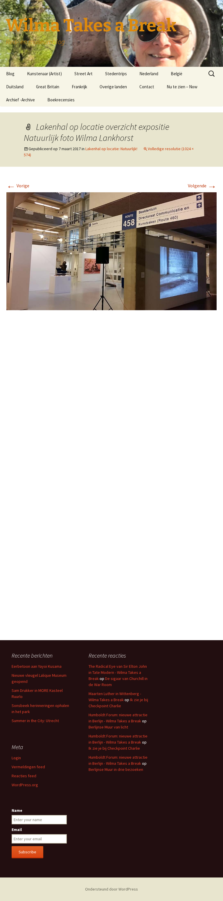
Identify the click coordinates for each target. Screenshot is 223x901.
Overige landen (113, 86)
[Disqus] (111, 401)
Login (16, 757)
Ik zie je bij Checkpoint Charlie (114, 748)
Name (17, 810)
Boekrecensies (61, 100)
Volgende (202, 186)
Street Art (83, 73)
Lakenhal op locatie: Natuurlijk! (111, 148)
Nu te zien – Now (182, 86)
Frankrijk (79, 86)
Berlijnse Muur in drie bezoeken (116, 769)
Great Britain (47, 86)
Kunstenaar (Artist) (44, 73)
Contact (146, 86)
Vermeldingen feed (28, 766)
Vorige (17, 186)
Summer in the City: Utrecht (35, 720)
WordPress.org (25, 784)
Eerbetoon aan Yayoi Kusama (37, 666)
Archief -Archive (20, 100)
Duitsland (15, 86)
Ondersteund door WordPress (111, 889)
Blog (10, 73)
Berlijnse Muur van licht (108, 727)
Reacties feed (24, 775)
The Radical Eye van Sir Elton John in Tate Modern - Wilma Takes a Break (118, 672)
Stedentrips (116, 73)
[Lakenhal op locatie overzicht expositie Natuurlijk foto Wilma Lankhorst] (111, 251)
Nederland (148, 73)
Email (17, 829)
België (176, 73)
